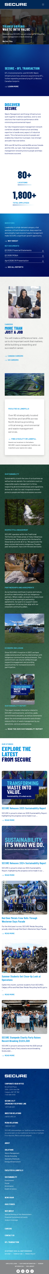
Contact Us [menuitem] (9, 1235)
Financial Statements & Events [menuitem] (16, 1217)
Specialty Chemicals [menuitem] (12, 1159)
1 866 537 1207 (10, 1126)
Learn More (13, 86)
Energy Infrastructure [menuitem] (13, 1162)
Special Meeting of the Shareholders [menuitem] (18, 1214)
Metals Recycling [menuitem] (11, 1156)
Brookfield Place (11, 1087)
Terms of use (17, 1253)
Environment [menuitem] (9, 1180)
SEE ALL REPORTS (15, 267)
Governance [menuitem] (9, 1186)
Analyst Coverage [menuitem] (11, 1220)
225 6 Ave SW (14, 1089)
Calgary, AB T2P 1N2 (12, 1092)
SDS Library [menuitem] (30, 1266)
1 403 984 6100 (10, 1095)
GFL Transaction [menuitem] (12, 1242)
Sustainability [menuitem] (11, 1177)
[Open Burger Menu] (43, 4)
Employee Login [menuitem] (11, 1263)
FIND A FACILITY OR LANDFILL (23, 439)
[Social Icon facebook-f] (32, 1271)
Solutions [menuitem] (9, 1150)
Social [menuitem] (7, 1183)
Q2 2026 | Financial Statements (18, 250)
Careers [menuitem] (8, 1229)
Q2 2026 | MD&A (11, 255)
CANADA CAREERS (15, 356)
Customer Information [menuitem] (27, 1263)
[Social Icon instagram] (22, 1271)
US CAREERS (13, 360)
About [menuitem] (7, 1143)
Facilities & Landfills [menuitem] (14, 1170)
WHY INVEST (13, 241)
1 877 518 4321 (10, 1107)
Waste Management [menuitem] (12, 1153)
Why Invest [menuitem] (9, 1211)
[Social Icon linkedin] (18, 1271)
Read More (10, 820)
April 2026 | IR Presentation (17, 260)
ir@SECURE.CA (10, 1117)
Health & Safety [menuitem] (11, 1189)
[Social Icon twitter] (27, 1271)
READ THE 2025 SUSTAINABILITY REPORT (25, 729)
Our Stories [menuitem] (10, 1204)
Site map (8, 1253)
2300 (7, 1089)
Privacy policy (30, 1253)
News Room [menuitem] (9, 1197)
